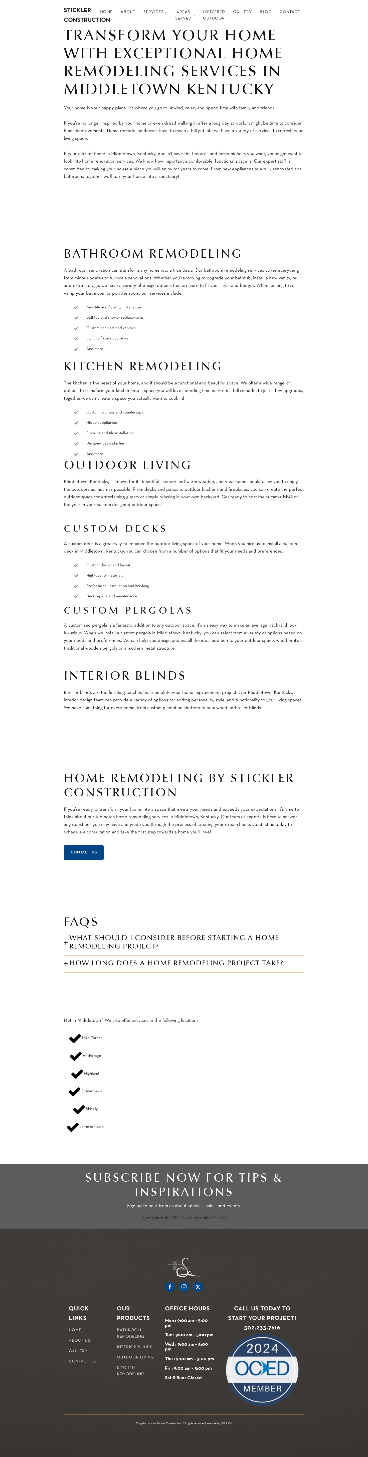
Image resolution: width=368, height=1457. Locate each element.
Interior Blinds (134, 1347)
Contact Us (84, 852)
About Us (79, 1340)
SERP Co (226, 1423)
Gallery (242, 12)
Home (106, 12)
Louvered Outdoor (214, 15)
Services (153, 12)
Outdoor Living (135, 1357)
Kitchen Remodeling (130, 1371)
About (128, 12)
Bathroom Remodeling (130, 1333)
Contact (290, 12)
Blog (266, 12)
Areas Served (183, 15)
